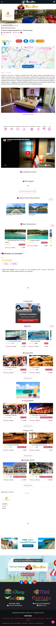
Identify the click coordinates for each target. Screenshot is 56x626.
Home (2, 72)
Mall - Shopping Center (20, 476)
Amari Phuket (35, 341)
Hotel (23, 343)
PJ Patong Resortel (14, 341)
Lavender (4, 503)
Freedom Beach (35, 240)
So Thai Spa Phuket (11, 445)
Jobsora (28, 620)
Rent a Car (42, 605)
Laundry (44, 126)
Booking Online (39, 623)
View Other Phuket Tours (29, 191)
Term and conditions (16, 623)
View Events (9, 34)
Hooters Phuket (10, 367)
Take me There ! (29, 66)
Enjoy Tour (33, 618)
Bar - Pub (23, 369)
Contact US (31, 623)
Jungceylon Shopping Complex (15, 474)
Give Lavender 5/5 (10, 41)
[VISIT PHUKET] (28, 388)
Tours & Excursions (15, 605)
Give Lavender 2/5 (5, 260)
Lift (49, 126)
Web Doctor (6, 618)
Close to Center (24, 126)
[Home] (28, 6)
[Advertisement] (28, 287)
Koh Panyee (32, 214)
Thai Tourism (40, 618)
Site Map (25, 623)
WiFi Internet (12, 126)
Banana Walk (36, 474)
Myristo (12, 618)
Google (52, 67)
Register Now (28, 574)
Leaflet (44, 67)
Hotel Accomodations (42, 603)
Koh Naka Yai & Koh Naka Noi (14, 214)
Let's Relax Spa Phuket (38, 445)
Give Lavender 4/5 (8, 41)
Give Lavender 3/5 (6, 41)
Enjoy (7, 28)
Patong (8, 247)
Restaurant (49, 369)
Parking (38, 126)
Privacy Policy (5, 623)
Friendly (12, 28)
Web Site (17, 32)
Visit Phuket (27, 392)
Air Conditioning (32, 126)
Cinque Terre (49, 618)
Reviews (40, 41)
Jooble (27, 618)
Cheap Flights (15, 603)
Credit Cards (6, 126)
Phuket (13, 247)
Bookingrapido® (20, 618)
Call (20, 41)
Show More (29, 378)
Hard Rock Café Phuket (39, 415)
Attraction (22, 244)
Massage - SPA (22, 447)
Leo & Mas (35, 367)
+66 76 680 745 (7, 32)
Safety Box (18, 126)
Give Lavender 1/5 (2, 41)
